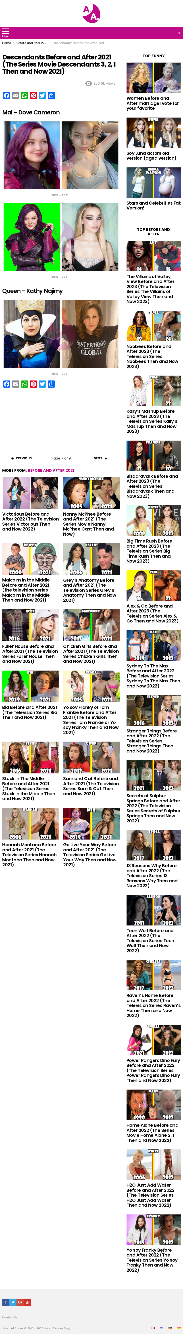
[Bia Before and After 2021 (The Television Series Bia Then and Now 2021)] (30, 686)
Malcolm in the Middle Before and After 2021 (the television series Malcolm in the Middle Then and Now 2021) (26, 590)
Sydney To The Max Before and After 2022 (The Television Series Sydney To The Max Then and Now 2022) (153, 676)
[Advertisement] (61, 423)
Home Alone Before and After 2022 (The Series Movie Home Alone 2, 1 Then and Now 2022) (153, 1132)
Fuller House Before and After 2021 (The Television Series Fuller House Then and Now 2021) (30, 654)
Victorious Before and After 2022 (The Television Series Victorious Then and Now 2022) (30, 521)
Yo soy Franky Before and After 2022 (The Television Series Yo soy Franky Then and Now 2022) (152, 1260)
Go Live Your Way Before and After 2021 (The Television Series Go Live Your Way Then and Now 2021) (89, 855)
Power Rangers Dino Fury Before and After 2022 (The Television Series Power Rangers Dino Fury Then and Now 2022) (153, 1070)
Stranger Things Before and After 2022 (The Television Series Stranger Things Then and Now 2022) (152, 741)
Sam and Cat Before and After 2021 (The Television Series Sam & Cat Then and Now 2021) (91, 786)
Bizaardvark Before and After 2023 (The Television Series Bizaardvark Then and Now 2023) (152, 486)
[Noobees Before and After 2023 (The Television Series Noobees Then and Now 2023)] (154, 326)
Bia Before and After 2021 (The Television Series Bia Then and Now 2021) (29, 712)
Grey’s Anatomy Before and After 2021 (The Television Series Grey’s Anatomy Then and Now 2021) (89, 590)
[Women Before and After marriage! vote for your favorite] (154, 78)
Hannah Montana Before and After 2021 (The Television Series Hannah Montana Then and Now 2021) (29, 855)
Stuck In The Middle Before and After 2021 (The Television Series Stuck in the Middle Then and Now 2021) (28, 788)
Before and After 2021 (51, 470)
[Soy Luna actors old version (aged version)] (154, 133)
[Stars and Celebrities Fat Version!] (154, 182)
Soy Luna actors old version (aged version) (152, 155)
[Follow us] (179, 33)
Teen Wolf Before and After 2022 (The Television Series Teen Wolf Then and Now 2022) (150, 940)
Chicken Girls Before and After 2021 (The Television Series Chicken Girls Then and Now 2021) (91, 654)
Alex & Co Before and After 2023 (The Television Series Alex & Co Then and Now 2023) (153, 613)
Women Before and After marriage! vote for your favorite (153, 103)
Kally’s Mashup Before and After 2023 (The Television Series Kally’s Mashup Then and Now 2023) (152, 421)
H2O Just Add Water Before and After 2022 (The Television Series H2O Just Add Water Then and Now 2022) (151, 1195)
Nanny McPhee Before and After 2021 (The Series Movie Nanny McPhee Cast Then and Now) (88, 524)
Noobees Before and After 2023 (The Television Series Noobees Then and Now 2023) (152, 356)
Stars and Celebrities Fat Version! (154, 205)
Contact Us (10, 1317)
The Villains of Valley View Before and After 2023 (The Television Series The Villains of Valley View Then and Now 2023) (151, 289)
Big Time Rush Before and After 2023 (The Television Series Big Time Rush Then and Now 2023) (149, 551)
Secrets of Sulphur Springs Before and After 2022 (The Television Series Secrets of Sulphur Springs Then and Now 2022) (154, 808)
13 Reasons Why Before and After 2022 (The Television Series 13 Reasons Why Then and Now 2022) (152, 875)
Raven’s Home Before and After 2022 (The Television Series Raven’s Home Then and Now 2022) (154, 1005)
